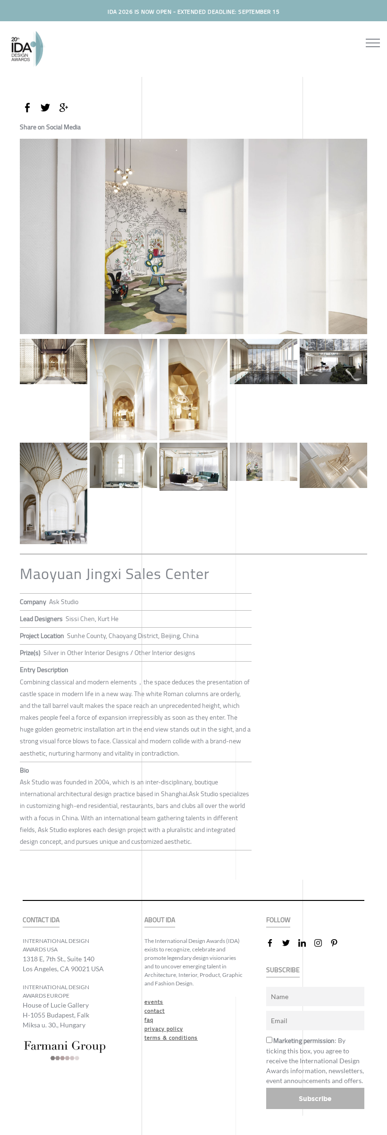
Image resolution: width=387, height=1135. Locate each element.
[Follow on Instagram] (321, 943)
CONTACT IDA (41, 920)
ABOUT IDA (159, 920)
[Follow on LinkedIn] (305, 943)
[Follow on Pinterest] (337, 943)
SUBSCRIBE (283, 970)
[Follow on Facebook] (273, 943)
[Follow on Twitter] (289, 943)
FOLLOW (278, 920)
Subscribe (315, 1098)
